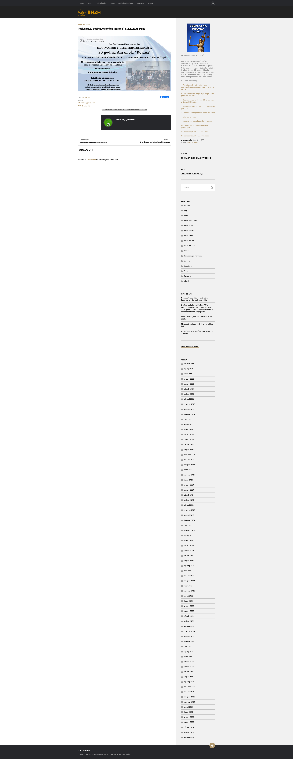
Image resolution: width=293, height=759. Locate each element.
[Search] (213, 3)
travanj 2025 (189, 439)
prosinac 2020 (189, 687)
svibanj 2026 (189, 379)
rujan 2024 (188, 470)
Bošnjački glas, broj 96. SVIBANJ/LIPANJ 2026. (196, 318)
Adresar (150, 3)
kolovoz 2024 (189, 475)
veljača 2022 (189, 621)
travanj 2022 (189, 611)
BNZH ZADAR (189, 241)
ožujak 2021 (188, 672)
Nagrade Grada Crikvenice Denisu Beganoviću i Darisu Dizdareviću (194, 299)
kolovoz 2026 (189, 364)
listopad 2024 (189, 465)
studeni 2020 (189, 692)
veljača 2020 (189, 732)
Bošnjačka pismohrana (125, 3)
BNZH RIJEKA (189, 231)
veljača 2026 (189, 394)
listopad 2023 (189, 520)
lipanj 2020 (188, 712)
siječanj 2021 (189, 682)
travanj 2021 (189, 666)
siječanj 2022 (189, 626)
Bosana (112, 3)
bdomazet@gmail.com (86, 103)
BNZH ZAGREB (189, 246)
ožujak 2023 (189, 555)
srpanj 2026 (188, 369)
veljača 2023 (189, 561)
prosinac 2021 (189, 631)
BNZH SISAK (188, 236)
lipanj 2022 (188, 601)
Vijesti (186, 281)
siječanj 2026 (189, 399)
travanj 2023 (189, 550)
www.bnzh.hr (186, 140)
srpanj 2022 (188, 596)
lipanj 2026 (188, 374)
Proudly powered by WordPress (90, 754)
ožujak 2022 (189, 616)
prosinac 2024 (189, 455)
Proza (186, 271)
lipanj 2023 (188, 540)
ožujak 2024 (189, 495)
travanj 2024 (189, 490)
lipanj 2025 (188, 429)
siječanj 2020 (189, 737)
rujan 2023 (188, 525)
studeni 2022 (189, 576)
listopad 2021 (189, 641)
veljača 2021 (188, 677)
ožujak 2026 (189, 389)
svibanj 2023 (189, 545)
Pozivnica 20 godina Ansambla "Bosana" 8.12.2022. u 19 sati (125, 110)
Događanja (140, 3)
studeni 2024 (189, 460)
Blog (185, 210)
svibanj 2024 (189, 485)
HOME (82, 3)
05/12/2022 (87, 97)
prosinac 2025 (189, 404)
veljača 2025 (189, 450)
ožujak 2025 (189, 444)
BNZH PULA (188, 225)
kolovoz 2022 (189, 591)
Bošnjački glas (101, 3)
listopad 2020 (189, 697)
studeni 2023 (189, 515)
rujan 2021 (188, 646)
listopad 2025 (189, 414)
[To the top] (212, 745)
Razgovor (187, 276)
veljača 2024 (189, 500)
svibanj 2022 (189, 606)
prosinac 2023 (189, 510)
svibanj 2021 (189, 661)
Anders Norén (124, 754)
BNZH (89, 3)
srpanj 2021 (188, 651)
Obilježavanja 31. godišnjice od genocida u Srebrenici (197, 332)
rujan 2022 (188, 586)
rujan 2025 (188, 419)
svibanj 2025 (189, 434)
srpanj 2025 (188, 424)
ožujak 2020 (189, 727)
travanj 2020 (189, 722)
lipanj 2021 (188, 656)
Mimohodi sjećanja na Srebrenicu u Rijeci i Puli (197, 325)
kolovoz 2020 (189, 702)
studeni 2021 (189, 636)
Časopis (187, 261)
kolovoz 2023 (189, 530)
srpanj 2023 (188, 535)
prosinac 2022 (189, 571)
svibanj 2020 (189, 717)
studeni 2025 (189, 409)
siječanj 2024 (189, 505)
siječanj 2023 (189, 566)
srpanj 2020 (188, 707)
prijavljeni (92, 159)
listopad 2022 (189, 581)
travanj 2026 (189, 384)
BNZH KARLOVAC (190, 220)
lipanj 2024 (188, 480)
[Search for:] (198, 187)
